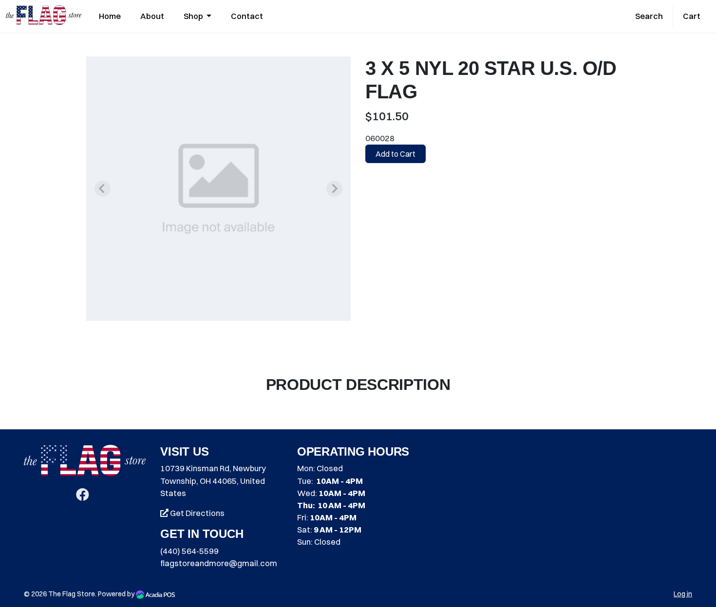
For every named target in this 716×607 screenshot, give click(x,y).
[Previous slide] (102, 189)
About (152, 16)
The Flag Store (71, 593)
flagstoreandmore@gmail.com (218, 563)
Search (649, 16)
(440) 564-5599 (189, 551)
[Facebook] (82, 496)
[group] (218, 188)
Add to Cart (395, 154)
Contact (247, 16)
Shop (194, 16)
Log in (683, 593)
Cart (691, 16)
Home (110, 16)
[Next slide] (334, 189)
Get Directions (197, 513)
